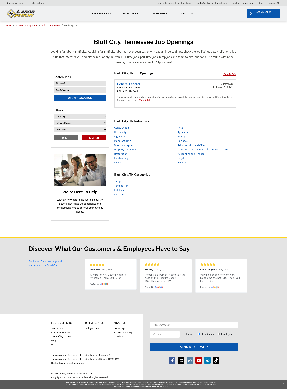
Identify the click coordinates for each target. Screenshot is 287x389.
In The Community (123, 332)
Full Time (119, 190)
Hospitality (120, 132)
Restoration (120, 153)
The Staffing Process (61, 336)
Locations (186, 2)
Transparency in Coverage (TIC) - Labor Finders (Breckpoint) (80, 354)
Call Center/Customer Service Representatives (203, 149)
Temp (117, 181)
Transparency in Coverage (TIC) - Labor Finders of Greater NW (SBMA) (85, 358)
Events (118, 162)
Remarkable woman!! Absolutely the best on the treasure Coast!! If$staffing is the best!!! (165, 278)
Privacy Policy (151, 386)
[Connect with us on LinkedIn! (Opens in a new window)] (207, 360)
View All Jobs (229, 73)
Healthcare (184, 162)
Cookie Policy (130, 384)
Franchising (221, 2)
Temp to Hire (121, 185)
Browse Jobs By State (26, 25)
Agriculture (184, 132)
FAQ (53, 344)
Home (8, 25)
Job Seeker (208, 334)
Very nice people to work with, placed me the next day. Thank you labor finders (220, 278)
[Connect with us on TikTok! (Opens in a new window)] (216, 360)
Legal (181, 158)
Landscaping (121, 158)
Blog (260, 2)
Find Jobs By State (60, 332)
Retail (181, 127)
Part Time (119, 194)
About (185, 13)
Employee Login (37, 2)
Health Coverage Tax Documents (67, 362)
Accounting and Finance (191, 153)
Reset (66, 137)
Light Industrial (122, 136)
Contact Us (274, 2)
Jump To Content (167, 2)
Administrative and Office (192, 145)
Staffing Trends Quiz (243, 2)
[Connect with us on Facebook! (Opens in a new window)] (172, 360)
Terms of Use (73, 373)
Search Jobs (57, 328)
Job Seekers (100, 13)
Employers (130, 13)
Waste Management (125, 145)
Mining (181, 136)
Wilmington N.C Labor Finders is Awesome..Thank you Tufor (108, 276)
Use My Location (80, 97)
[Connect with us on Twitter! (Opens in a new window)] (181, 360)
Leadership (119, 328)
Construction (121, 127)
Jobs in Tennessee (51, 25)
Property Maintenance (126, 149)
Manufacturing (122, 140)
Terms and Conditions (134, 386)
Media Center (203, 2)
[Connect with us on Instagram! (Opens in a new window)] (190, 360)
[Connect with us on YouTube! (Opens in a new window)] (198, 360)
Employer (226, 334)
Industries (159, 13)
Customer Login (15, 2)
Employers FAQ (91, 328)
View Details (145, 100)
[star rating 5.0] (111, 264)
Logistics (183, 140)
